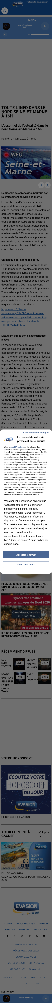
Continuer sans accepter (36, 432)
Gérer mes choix (26, 564)
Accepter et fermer (26, 554)
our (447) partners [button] (17, 447)
